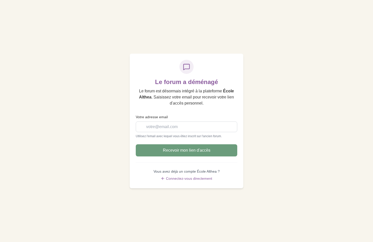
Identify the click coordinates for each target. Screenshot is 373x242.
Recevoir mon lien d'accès (186, 150)
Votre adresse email (152, 117)
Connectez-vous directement (189, 178)
